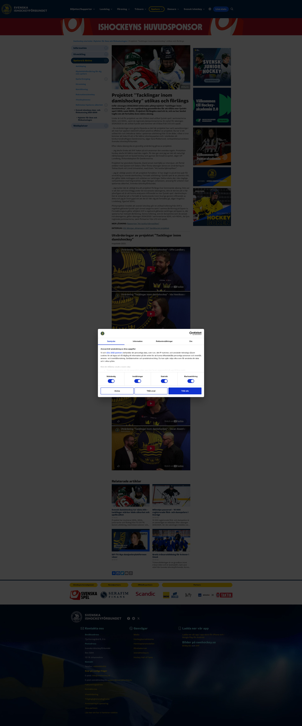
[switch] (137, 381)
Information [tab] (138, 341)
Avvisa (117, 391)
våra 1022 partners (114, 353)
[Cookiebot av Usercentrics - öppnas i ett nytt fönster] (191, 333)
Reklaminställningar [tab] (164, 341)
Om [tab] (190, 341)
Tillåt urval (151, 391)
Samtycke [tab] (111, 341)
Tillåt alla (185, 391)
